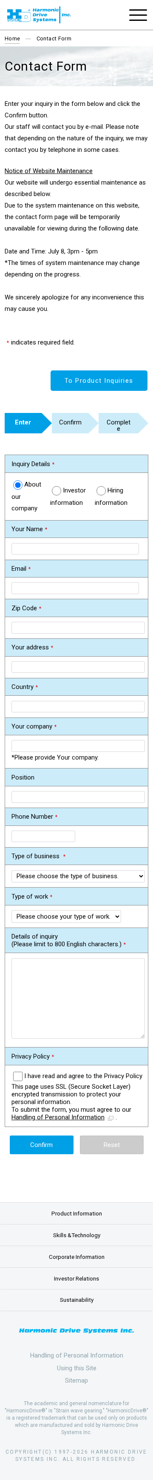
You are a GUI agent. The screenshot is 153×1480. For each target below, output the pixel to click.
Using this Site (76, 1368)
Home (12, 38)
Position (22, 777)
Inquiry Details (30, 464)
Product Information (76, 1213)
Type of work (29, 896)
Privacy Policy (30, 1056)
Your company (31, 726)
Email (18, 568)
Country (22, 687)
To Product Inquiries (99, 380)
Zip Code (24, 608)
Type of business (36, 856)
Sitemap (76, 1380)
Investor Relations (76, 1278)
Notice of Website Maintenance (49, 171)
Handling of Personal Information (58, 1117)
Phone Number (32, 816)
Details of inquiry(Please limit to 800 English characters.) (66, 940)
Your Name (27, 529)
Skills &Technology (76, 1235)
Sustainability (77, 1299)
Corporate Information (77, 1256)
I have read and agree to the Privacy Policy (83, 1076)
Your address (30, 647)
